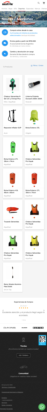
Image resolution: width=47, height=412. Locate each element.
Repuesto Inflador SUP (12, 128)
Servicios (4, 402)
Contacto (4, 398)
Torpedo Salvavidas (11, 222)
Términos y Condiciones (9, 387)
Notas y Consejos (7, 405)
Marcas (37, 8)
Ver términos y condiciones (18, 56)
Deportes (21, 8)
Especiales (30, 8)
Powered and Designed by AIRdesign (12, 392)
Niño (15, 8)
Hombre (4, 8)
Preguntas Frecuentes (6, 409)
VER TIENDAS (23, 355)
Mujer (10, 8)
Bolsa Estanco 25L (33, 128)
